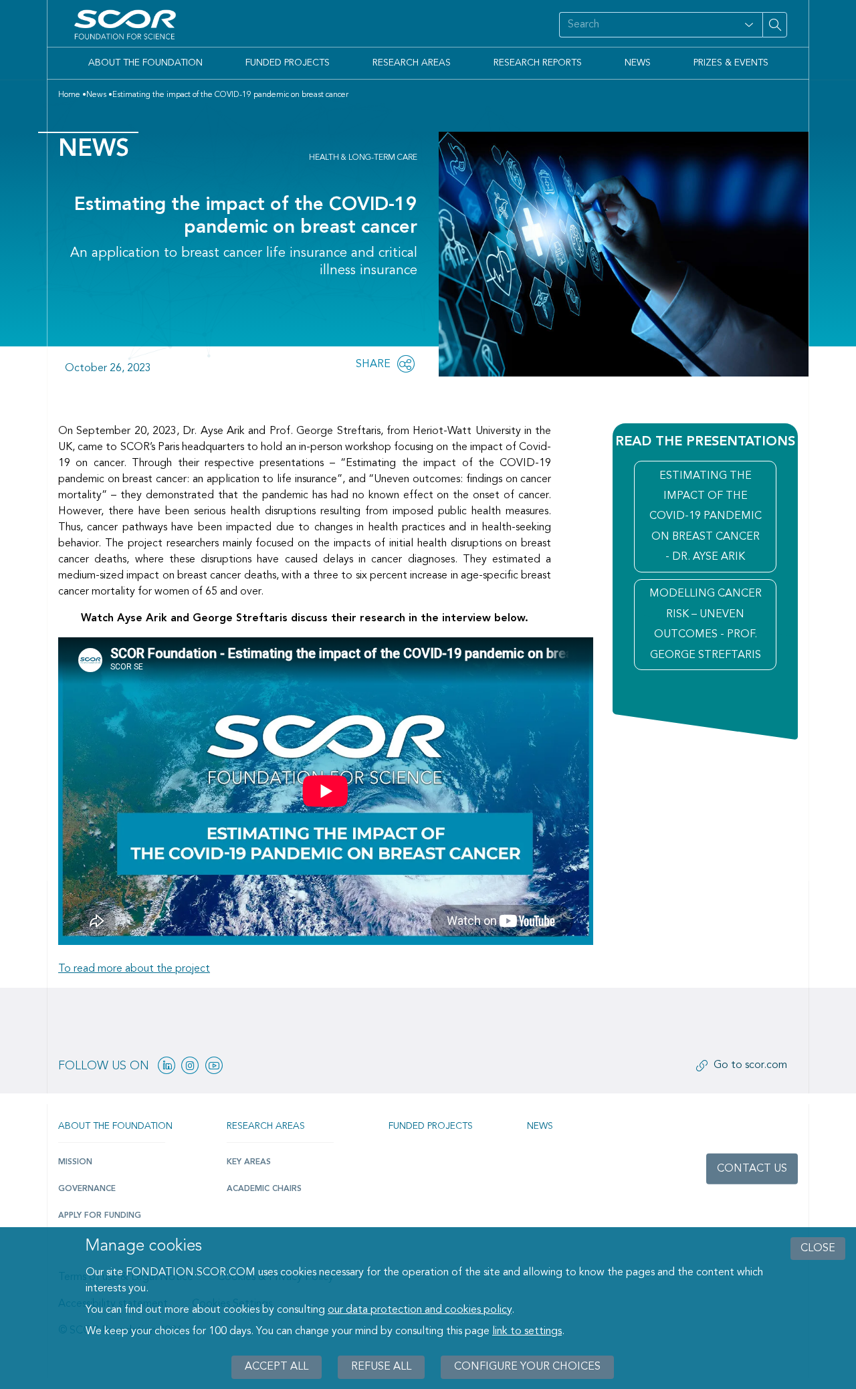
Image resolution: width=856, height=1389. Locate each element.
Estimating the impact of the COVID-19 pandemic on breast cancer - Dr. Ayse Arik (705, 517)
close (817, 1248)
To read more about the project (134, 969)
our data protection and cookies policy (420, 1310)
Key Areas (249, 1162)
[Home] (128, 24)
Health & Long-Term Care (363, 158)
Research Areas (411, 63)
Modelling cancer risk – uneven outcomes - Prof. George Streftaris (705, 624)
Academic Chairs (264, 1189)
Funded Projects (287, 63)
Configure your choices (527, 1367)
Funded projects (431, 1126)
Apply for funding (99, 1216)
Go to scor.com (750, 1065)
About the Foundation (145, 63)
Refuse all (381, 1367)
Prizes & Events (730, 63)
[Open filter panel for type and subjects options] (749, 24)
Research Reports (538, 63)
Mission (75, 1162)
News (638, 63)
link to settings (527, 1331)
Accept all (276, 1367)
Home (69, 95)
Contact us (752, 1169)
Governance (87, 1189)
